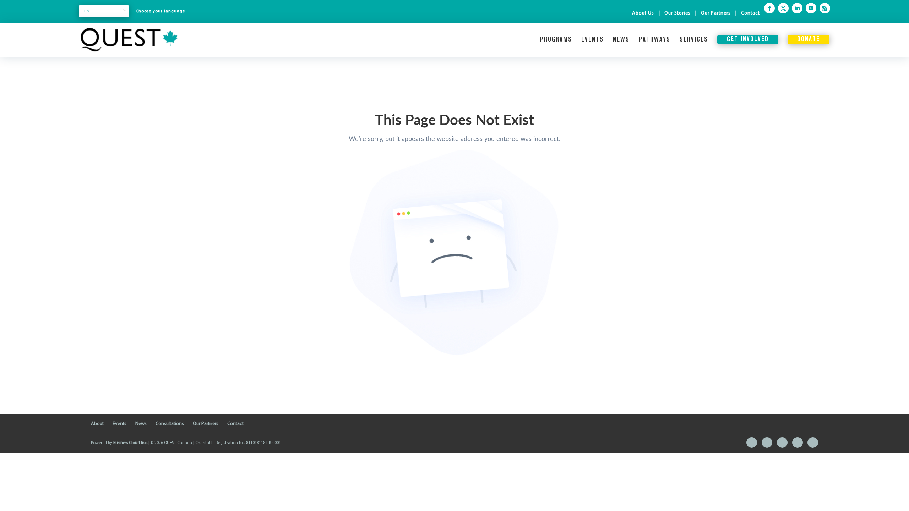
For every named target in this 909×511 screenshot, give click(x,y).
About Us (643, 13)
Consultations (170, 424)
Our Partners (716, 13)
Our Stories (677, 13)
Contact (750, 13)
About (97, 424)
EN (87, 11)
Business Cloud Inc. (130, 443)
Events (592, 40)
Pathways (654, 40)
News (621, 40)
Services (694, 40)
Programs (556, 40)
